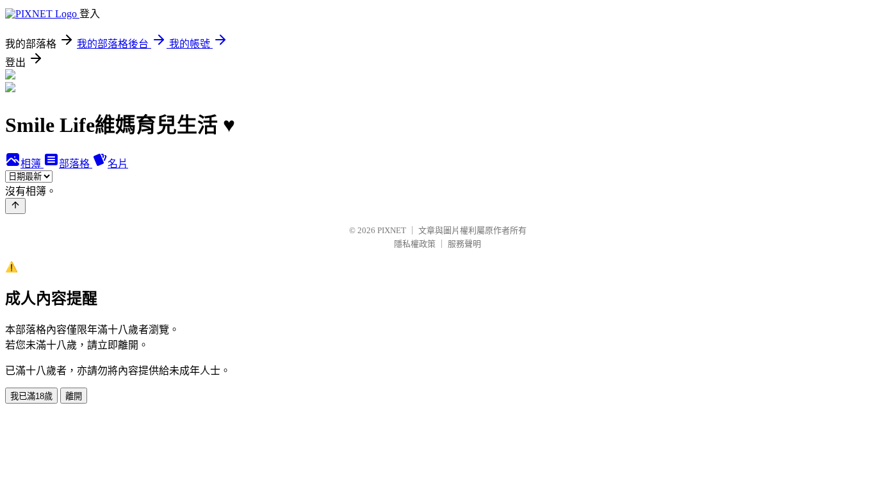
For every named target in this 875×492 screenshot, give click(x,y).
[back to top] (15, 206)
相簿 (32, 163)
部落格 (75, 163)
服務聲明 (464, 244)
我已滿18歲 (31, 396)
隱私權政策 (415, 244)
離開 (73, 396)
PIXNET (391, 230)
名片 (118, 163)
